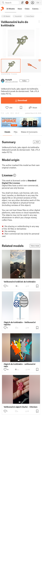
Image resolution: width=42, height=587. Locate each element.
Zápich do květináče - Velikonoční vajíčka (20, 323)
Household (18, 16)
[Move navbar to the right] (39, 8)
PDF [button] (37, 142)
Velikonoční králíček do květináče (20, 282)
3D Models (6, 16)
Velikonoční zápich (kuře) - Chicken (20, 407)
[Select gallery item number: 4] (23, 318)
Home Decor (30, 16)
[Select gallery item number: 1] (20, 276)
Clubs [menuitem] (27, 9)
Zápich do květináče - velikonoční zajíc (19, 365)
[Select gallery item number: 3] (22, 318)
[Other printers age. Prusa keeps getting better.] (21, 122)
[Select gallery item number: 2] (21, 276)
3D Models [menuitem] (10, 9)
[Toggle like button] (5, 286)
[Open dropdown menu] (39, 21)
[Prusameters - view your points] (26, 2)
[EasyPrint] (22, 3)
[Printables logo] (2, 9)
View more (35, 246)
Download (22, 100)
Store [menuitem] (20, 9)
